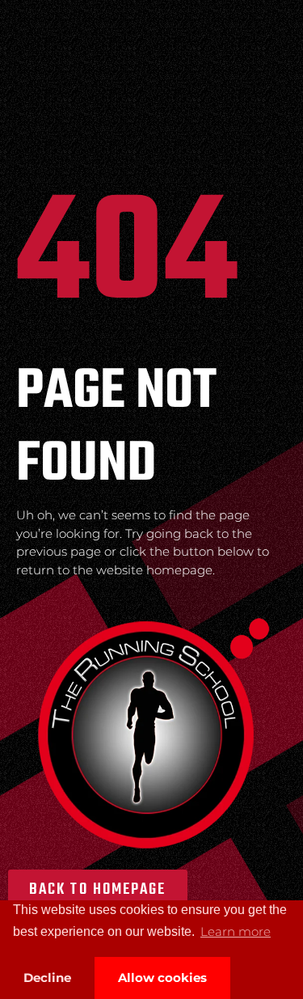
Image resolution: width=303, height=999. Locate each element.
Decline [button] (47, 977)
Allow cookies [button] (162, 977)
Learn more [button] (235, 931)
